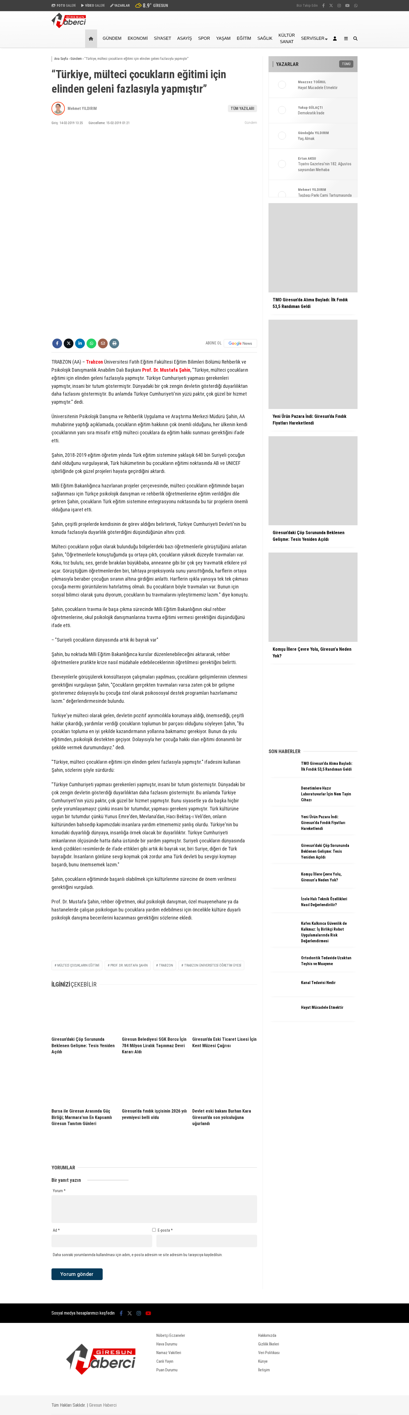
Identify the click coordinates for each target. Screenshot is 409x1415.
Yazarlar (356, 66)
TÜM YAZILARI (242, 108)
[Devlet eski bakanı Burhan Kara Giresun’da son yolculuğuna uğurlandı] (224, 1084)
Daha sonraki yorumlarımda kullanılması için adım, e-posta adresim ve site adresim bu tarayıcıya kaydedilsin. (138, 1255)
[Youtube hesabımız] (148, 1313)
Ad (56, 1230)
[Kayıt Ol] (336, 38)
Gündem (351, 115)
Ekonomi (352, 126)
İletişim (264, 1370)
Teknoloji (352, 171)
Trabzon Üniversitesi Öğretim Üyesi (212, 965)
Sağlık (350, 160)
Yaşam (223, 38)
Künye (263, 1361)
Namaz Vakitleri (363, 217)
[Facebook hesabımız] (323, 5)
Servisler (312, 38)
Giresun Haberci (103, 1405)
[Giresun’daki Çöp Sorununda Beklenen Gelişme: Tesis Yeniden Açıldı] (83, 1012)
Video (353, 54)
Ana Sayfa (359, 31)
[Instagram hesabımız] (339, 5)
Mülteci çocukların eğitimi (78, 965)
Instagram (376, 331)
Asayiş (184, 38)
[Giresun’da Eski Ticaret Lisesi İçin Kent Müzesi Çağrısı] (224, 1012)
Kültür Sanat (287, 38)
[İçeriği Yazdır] (114, 343)
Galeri (355, 42)
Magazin (352, 149)
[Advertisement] (23, 136)
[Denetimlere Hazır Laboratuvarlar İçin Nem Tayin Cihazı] (282, 800)
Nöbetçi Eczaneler (365, 194)
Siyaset (162, 38)
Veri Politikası (269, 1352)
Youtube (377, 347)
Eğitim (244, 38)
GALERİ (66, 6)
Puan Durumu (360, 240)
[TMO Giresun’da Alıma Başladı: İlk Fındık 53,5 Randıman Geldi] (282, 775)
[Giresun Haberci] (68, 26)
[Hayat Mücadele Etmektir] (282, 1019)
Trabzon (94, 362)
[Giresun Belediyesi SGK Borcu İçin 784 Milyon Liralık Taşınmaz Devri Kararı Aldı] (154, 1012)
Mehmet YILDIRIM (82, 108)
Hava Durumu (359, 205)
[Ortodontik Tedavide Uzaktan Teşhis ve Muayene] (282, 970)
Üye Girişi (356, 89)
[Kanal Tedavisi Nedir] (282, 994)
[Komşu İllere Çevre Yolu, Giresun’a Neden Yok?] (282, 886)
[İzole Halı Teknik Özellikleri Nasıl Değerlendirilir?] (282, 911)
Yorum (59, 1191)
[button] (92, 38)
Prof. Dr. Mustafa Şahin (166, 370)
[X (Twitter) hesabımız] (374, 316)
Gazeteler (357, 229)
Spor (349, 137)
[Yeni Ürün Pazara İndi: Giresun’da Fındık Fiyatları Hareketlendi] (282, 829)
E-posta (165, 1230)
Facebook (375, 300)
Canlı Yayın (164, 1361)
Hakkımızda (267, 1335)
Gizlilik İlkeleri (268, 1344)
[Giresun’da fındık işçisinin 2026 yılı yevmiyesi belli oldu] (154, 1084)
